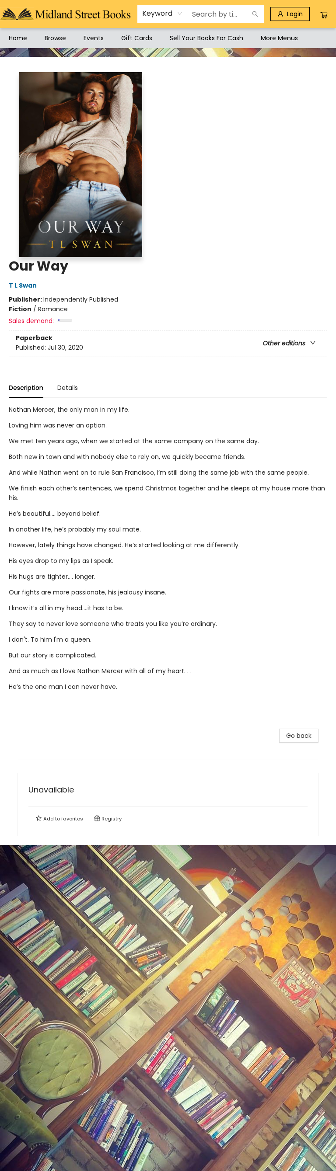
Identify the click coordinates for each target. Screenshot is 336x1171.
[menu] (168, 38)
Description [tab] (26, 387)
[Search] (255, 14)
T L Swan (23, 285)
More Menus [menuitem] (279, 38)
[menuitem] (18, 38)
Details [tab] (67, 387)
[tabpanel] (168, 561)
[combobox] (162, 13)
